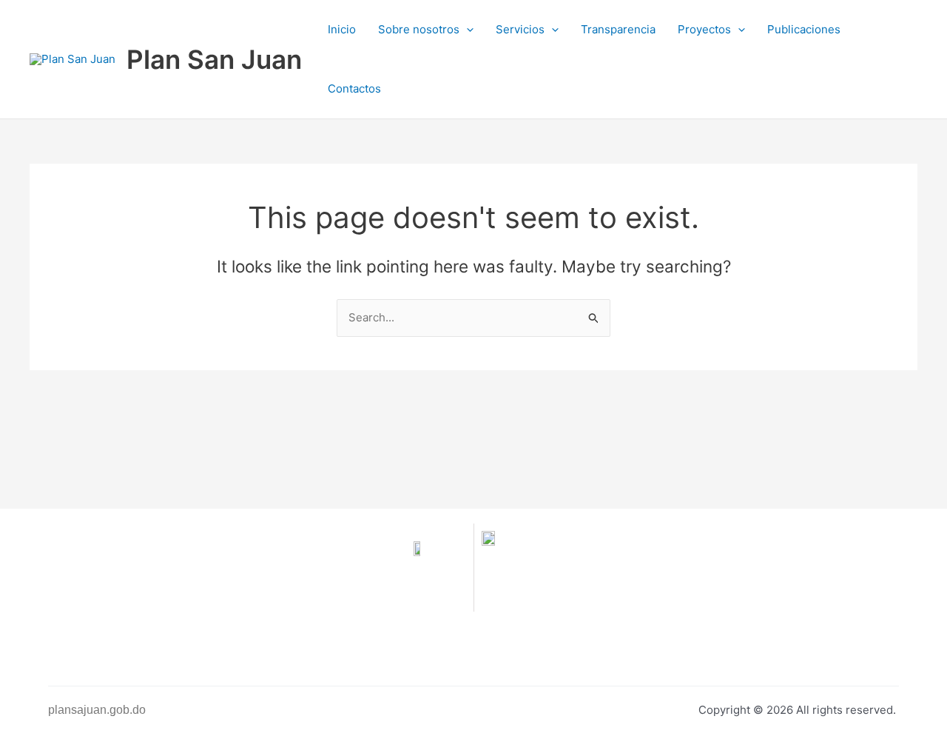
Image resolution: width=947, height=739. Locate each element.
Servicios (520, 29)
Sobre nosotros (418, 29)
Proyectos (704, 29)
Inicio (342, 29)
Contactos (354, 88)
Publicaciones (803, 29)
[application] (466, 29)
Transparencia (618, 29)
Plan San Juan (214, 59)
